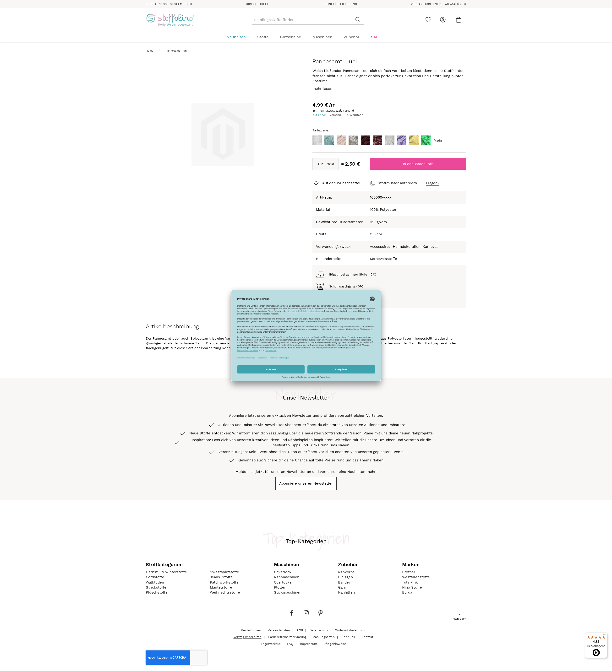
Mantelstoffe (221, 587)
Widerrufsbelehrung (350, 630)
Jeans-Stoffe (221, 577)
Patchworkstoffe (224, 582)
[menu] (306, 37)
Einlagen (345, 577)
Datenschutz (319, 630)
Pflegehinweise (335, 643)
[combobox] (308, 20)
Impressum (308, 643)
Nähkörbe (346, 572)
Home (149, 50)
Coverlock (282, 572)
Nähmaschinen (286, 577)
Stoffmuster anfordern (397, 183)
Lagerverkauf (270, 643)
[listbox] (389, 141)
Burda (407, 592)
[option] (317, 140)
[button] (336, 183)
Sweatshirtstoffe (224, 572)
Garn (342, 587)
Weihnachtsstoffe (225, 592)
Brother (408, 572)
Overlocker (283, 582)
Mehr (438, 140)
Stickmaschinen (287, 592)
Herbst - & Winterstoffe (166, 572)
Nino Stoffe (412, 587)
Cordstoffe (155, 577)
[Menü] (604, 635)
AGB (300, 630)
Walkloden (155, 582)
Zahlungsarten (324, 637)
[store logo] (170, 20)
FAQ (290, 643)
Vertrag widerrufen (248, 637)
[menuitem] (238, 37)
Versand (348, 110)
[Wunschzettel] (428, 20)
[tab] (306, 37)
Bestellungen (251, 630)
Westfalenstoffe (416, 577)
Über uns (348, 637)
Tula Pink (410, 582)
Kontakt (367, 637)
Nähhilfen (346, 592)
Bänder (344, 582)
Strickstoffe (156, 587)
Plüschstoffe (157, 592)
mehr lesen (322, 89)
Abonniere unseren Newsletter (306, 483)
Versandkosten (279, 630)
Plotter (280, 587)
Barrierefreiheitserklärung (287, 637)
